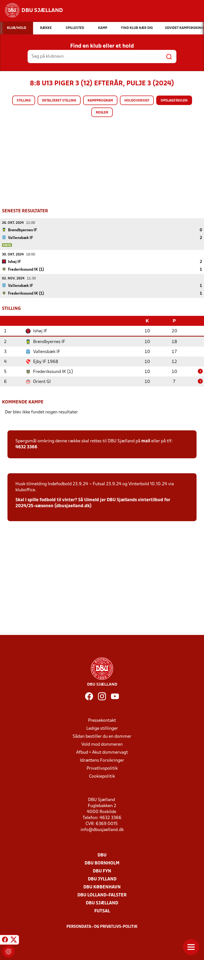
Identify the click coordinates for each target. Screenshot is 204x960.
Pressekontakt (102, 721)
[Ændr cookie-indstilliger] (8, 952)
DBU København (102, 887)
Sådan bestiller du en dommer (102, 736)
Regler (102, 112)
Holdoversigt (136, 100)
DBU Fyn (102, 871)
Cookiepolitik (102, 776)
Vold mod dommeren (102, 744)
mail (145, 441)
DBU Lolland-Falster (102, 895)
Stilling (24, 100)
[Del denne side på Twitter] (13, 941)
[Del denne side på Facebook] (5, 941)
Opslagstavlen (174, 100)
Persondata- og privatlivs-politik (102, 927)
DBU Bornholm (102, 863)
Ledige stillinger (102, 728)
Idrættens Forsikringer (102, 760)
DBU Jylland (102, 879)
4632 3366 (26, 447)
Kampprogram (100, 100)
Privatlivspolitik (102, 768)
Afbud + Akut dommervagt (102, 752)
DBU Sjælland (102, 903)
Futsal (102, 911)
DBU (102, 855)
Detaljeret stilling (59, 100)
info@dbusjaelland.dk (102, 830)
